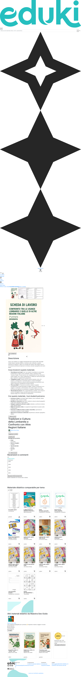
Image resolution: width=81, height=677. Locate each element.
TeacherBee (26, 594)
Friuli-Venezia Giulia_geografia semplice (58, 510)
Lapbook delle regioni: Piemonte (29, 537)
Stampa (19, 665)
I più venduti (7, 286)
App (22, 665)
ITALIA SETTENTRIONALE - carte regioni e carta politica (28, 592)
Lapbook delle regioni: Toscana (44, 565)
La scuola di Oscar (12, 539)
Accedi (9, 485)
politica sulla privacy (32, 484)
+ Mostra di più (12, 416)
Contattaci (47, 665)
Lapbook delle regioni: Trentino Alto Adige (13, 565)
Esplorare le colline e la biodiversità (29, 650)
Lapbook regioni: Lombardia (58, 537)
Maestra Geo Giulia (14, 430)
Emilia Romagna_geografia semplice (43, 510)
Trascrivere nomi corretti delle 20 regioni (44, 650)
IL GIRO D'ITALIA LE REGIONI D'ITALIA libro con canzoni (29, 510)
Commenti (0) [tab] (18, 476)
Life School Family (28, 539)
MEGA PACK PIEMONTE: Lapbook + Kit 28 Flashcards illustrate (14, 537)
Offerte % (2, 286)
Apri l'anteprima (12, 353)
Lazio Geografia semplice (12, 592)
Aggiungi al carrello (13, 434)
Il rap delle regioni (12, 509)
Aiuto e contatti (22, 286)
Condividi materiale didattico (33, 664)
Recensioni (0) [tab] (11, 476)
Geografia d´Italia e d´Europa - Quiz (13, 650)
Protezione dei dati (62, 665)
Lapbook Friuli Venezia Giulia (29, 565)
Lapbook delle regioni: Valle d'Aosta (44, 537)
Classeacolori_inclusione (44, 512)
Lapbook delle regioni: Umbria (59, 565)
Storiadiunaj (11, 511)
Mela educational (27, 512)
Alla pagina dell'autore (60, 644)
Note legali (54, 664)
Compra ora (11, 436)
